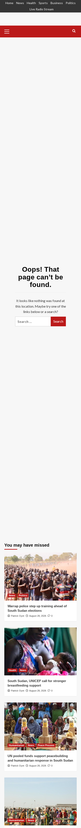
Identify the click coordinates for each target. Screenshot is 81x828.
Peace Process (46, 745)
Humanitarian (16, 745)
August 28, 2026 (37, 616)
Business (57, 3)
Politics (71, 3)
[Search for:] (33, 321)
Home (9, 3)
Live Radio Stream (42, 9)
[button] (8, 31)
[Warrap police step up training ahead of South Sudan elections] (40, 576)
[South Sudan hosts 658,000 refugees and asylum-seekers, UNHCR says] (40, 801)
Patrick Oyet (17, 616)
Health (31, 3)
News (20, 3)
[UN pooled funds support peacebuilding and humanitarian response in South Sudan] (40, 726)
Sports (43, 3)
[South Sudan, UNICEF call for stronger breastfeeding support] (40, 651)
